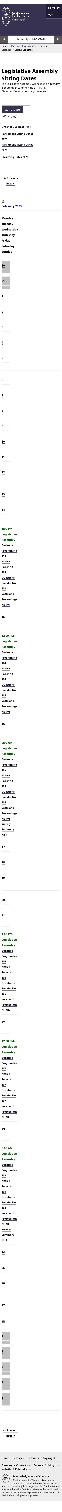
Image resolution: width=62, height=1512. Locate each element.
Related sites (23, 1469)
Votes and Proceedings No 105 (9, 706)
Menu (51, 16)
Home (52, 8)
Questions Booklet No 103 (9, 583)
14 (3, 510)
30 (3, 265)
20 (3, 900)
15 (3, 617)
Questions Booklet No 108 (9, 1202)
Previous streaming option (4, 39)
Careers (38, 1465)
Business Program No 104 (9, 658)
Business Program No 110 (9, 551)
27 (3, 1305)
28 (3, 1320)
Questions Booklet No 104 (9, 690)
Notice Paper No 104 (7, 674)
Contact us (23, 1465)
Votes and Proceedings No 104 (9, 599)
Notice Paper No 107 (7, 1079)
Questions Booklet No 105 (9, 797)
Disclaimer (32, 1458)
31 (3, 281)
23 (3, 1129)
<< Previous (10, 178)
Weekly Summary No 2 (8, 1235)
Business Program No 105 (9, 765)
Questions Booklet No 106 (9, 988)
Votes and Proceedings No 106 (9, 813)
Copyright (49, 1458)
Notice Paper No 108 (7, 1186)
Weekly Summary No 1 (8, 829)
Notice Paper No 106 (7, 972)
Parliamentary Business (23, 45)
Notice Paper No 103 (7, 567)
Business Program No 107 (9, 1063)
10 (3, 441)
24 (3, 1252)
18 (3, 862)
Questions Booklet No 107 (9, 1095)
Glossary (7, 1465)
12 (3, 472)
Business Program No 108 (9, 1170)
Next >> (10, 183)
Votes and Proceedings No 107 (9, 1005)
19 (3, 878)
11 (3, 457)
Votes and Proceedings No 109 (9, 1219)
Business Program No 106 (9, 956)
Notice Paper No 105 (7, 781)
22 (3, 1022)
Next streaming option (58, 39)
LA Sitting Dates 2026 (15, 157)
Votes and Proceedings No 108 (9, 1112)
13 (3, 494)
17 (3, 847)
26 (3, 1283)
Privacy (17, 1458)
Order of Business (13, 127)
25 (3, 1268)
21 (3, 915)
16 (3, 724)
